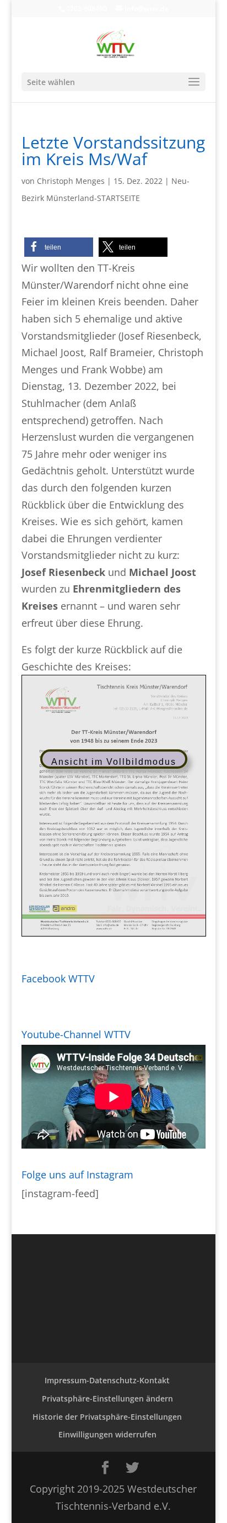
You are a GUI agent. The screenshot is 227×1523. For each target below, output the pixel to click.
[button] (58, 247)
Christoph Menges (71, 181)
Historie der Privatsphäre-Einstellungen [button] (107, 1416)
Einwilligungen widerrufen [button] (107, 1434)
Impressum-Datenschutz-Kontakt (107, 1380)
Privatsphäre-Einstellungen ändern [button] (107, 1398)
